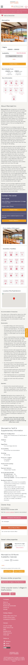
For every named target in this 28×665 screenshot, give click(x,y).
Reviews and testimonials (9, 605)
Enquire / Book (26, 333)
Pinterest (8, 645)
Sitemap (5, 609)
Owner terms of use (8, 627)
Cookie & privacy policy (9, 617)
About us (5, 602)
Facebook (8, 641)
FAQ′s (4, 629)
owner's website (10, 512)
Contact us (6, 607)
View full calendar (21, 53)
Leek (12, 594)
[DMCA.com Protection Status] (6, 648)
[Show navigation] (2, 6)
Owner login (6, 635)
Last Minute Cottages (18, 6)
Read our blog (6, 604)
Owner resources (7, 633)
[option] (14, 236)
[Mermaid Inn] (13, 236)
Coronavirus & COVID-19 (9, 619)
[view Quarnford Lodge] (8, 549)
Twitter (7, 643)
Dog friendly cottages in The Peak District (13, 582)
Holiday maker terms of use (10, 616)
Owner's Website (13, 220)
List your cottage (7, 626)
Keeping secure (7, 631)
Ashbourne (5, 594)
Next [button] (23, 236)
